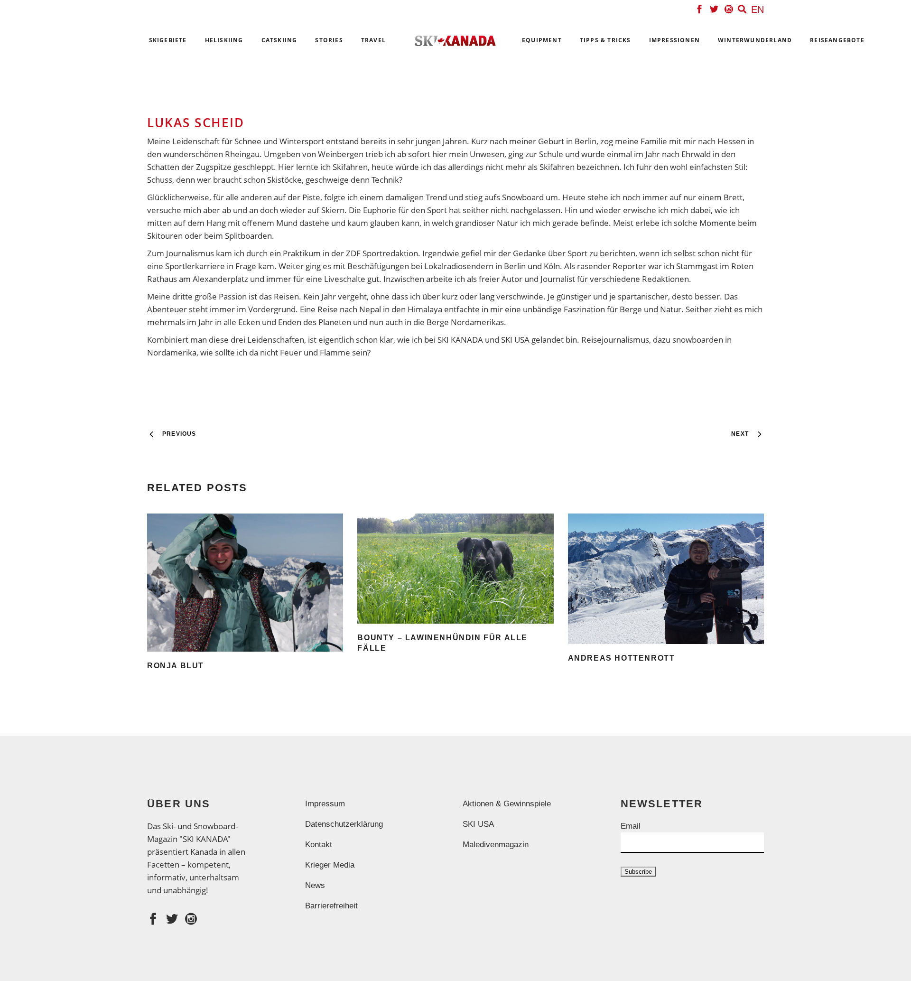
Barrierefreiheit (331, 905)
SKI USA (478, 824)
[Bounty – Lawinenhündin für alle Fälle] (455, 569)
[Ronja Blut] (245, 583)
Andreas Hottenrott (621, 658)
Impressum (325, 803)
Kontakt (318, 844)
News (315, 885)
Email (631, 826)
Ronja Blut (175, 666)
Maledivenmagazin (496, 844)
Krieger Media (329, 864)
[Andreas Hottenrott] (666, 579)
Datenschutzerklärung (344, 824)
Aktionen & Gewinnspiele (507, 803)
